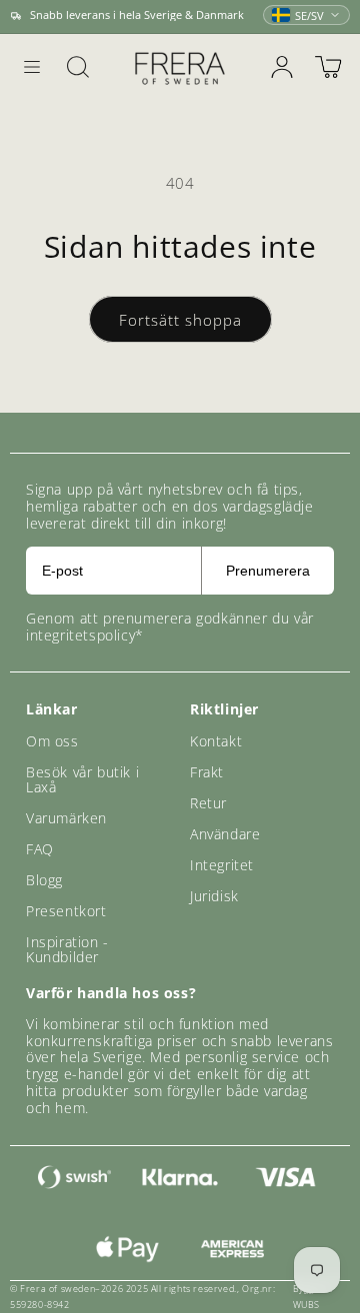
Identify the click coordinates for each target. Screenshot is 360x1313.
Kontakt (216, 740)
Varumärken (66, 817)
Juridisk (214, 895)
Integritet (222, 864)
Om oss (52, 740)
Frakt (207, 771)
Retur (208, 802)
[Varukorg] (328, 67)
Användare (225, 833)
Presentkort (66, 910)
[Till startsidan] (180, 67)
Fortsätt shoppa (180, 320)
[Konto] (282, 67)
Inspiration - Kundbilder (67, 949)
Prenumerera (268, 571)
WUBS (306, 1304)
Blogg (44, 879)
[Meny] (32, 67)
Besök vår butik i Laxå (82, 779)
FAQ (40, 848)
